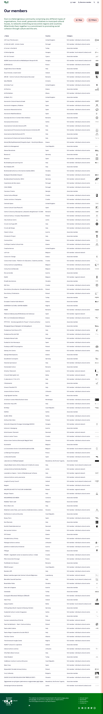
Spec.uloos (65, 698)
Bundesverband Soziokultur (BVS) (14, 179)
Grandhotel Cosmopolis (11, 358)
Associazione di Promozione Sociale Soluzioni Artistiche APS (22, 130)
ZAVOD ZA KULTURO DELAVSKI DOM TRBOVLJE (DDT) (19, 677)
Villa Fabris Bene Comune (11, 653)
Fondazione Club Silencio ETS (12, 330)
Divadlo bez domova (10, 281)
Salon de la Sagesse (10, 587)
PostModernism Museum (11, 563)
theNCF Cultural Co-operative (13, 644)
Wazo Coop (7, 665)
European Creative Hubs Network (14, 301)
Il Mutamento (8, 383)
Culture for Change (9, 256)
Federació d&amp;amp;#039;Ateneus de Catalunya (19, 314)
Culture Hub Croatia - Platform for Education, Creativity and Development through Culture (31, 260)
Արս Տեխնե (8, 81)
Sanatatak (7, 591)
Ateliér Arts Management (11, 146)
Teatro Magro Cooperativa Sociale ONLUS (16, 632)
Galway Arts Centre (10, 350)
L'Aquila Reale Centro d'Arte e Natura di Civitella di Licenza (21, 465)
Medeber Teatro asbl (10, 501)
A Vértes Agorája (9, 52)
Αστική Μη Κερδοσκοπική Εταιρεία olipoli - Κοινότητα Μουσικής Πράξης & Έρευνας (30, 142)
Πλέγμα (6, 551)
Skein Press (7, 600)
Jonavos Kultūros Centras (11, 391)
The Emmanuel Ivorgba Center (13, 640)
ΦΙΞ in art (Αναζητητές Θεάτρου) (14, 318)
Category (69, 36)
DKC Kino (7, 285)
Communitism (8, 240)
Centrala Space (8, 203)
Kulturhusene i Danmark (11, 432)
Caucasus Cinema (9, 191)
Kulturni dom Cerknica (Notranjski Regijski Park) (18, 440)
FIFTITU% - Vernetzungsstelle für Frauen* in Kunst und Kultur (22, 322)
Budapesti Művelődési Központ (13, 175)
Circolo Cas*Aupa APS (10, 224)
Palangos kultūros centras (12, 542)
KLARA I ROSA (8, 416)
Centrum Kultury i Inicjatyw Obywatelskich (16, 216)
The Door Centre (9, 636)
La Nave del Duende (10, 457)
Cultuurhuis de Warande (11, 269)
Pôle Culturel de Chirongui (12, 559)
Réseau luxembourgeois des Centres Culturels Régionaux (20, 575)
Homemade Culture (10, 367)
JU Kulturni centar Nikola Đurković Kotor (16, 399)
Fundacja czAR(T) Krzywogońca (13, 346)
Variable (33, 699)
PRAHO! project (8, 567)
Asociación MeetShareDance (12, 113)
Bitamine (7, 158)
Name (7, 36)
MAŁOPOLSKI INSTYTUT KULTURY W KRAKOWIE (17, 489)
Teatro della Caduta (10, 628)
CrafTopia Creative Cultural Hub (13, 244)
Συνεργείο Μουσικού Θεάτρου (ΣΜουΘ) (16, 595)
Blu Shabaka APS (9, 166)
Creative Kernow (9, 248)
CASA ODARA (8, 187)
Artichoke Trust (8, 85)
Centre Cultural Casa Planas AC (13, 207)
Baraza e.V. (7, 154)
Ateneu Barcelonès (9, 150)
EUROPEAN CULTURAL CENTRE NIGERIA (15, 305)
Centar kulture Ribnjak (10, 195)
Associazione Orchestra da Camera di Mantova (18, 138)
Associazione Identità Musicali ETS (14, 134)
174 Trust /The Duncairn (11, 40)
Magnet (6, 485)
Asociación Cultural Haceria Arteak (14, 101)
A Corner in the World (10, 48)
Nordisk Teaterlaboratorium (12, 526)
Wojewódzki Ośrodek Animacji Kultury (15, 669)
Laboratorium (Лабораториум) (13, 461)
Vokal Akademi (8, 657)
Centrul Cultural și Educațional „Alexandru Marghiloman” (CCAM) (23, 211)
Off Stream (7, 534)
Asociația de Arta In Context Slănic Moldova (17, 117)
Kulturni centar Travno (10, 436)
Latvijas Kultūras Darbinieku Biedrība (15, 469)
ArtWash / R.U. (8, 97)
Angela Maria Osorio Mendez (12, 68)
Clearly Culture (8, 232)
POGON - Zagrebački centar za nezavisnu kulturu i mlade (21, 555)
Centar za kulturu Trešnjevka (12, 199)
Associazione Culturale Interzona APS (15, 126)
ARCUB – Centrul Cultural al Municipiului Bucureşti (19, 77)
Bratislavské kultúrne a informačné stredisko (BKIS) (19, 171)
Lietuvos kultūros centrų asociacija (14, 477)
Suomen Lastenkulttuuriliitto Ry (13, 620)
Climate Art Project (10, 236)
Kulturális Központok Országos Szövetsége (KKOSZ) (19, 424)
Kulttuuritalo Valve (9, 420)
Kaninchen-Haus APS (10, 403)
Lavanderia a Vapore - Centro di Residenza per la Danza (20, 473)
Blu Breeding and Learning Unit (13, 162)
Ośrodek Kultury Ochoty (11, 538)
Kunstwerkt (7, 444)
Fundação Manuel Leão (11, 338)
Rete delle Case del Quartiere (12, 579)
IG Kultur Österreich (10, 371)
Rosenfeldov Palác (9, 583)
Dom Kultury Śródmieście (11, 293)
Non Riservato (8, 522)
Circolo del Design (9, 228)
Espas (6, 297)
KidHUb (6, 412)
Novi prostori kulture (10, 530)
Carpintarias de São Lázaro (12, 183)
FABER (6, 309)
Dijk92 (6, 277)
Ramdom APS (8, 571)
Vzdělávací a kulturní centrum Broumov (16, 661)
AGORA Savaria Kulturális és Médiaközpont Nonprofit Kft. (21, 60)
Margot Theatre (8, 493)
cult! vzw (6, 252)
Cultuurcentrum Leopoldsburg (13, 265)
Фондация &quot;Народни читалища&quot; (18, 326)
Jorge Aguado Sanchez (10, 395)
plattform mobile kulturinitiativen (14, 546)
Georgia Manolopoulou (11, 354)
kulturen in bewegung (10, 428)
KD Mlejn (6, 408)
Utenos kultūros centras (11, 649)
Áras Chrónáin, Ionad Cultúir (12, 73)
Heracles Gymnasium (10, 363)
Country (47, 36)
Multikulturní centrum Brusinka (13, 514)
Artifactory (7, 89)
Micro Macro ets (9, 506)
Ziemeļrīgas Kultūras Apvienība (13, 685)
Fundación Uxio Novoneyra (12, 342)
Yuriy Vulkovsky (8, 673)
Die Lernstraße (8, 273)
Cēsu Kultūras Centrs (10, 220)
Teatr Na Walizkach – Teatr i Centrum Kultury (17, 624)
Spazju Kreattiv (8, 604)
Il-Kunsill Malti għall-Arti (11, 375)
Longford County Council (11, 481)
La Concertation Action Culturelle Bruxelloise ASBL (19, 448)
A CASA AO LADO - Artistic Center (14, 44)
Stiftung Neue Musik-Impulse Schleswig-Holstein (18, 608)
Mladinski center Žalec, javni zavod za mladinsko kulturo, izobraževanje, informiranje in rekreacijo (33, 510)
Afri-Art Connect (9, 56)
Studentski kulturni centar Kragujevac (15, 612)
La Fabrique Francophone (11, 452)
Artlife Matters (8, 93)
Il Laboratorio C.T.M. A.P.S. (12, 379)
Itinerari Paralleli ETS (10, 387)
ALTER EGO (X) (8, 64)
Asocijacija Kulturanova (11, 122)
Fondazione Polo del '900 (11, 334)
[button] (46, 689)
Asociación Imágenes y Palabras (13, 105)
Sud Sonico (7, 616)
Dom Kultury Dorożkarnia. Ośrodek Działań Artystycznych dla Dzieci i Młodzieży (27, 289)
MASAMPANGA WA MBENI (11, 497)
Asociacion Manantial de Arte (13, 109)
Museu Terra (7, 518)
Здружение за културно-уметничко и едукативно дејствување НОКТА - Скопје (29, 681)
